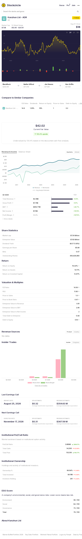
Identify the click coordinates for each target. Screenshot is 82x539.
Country (76, 332)
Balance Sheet (24, 152)
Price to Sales (8, 295)
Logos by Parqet (65, 534)
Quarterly (70, 152)
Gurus (61, 5)
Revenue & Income (9, 152)
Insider (68, 342)
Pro (68, 5)
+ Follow (76, 18)
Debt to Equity (8, 320)
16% (40, 108)
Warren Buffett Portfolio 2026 (13, 534)
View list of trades (41, 385)
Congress (76, 342)
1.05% (32, 108)
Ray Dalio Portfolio (31, 534)
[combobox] (41, 11)
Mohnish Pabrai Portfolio (49, 534)
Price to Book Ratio (10, 299)
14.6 (23, 108)
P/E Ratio (6, 287)
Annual (77, 152)
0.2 (67, 108)
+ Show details (8, 219)
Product (69, 332)
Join (73, 5)
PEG (4, 291)
